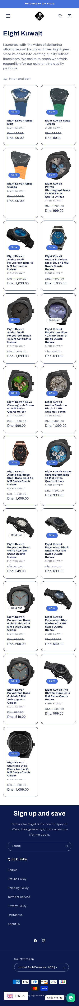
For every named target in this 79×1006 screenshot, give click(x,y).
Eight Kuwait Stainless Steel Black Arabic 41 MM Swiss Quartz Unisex (18, 769)
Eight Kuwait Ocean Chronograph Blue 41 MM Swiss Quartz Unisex (58, 476)
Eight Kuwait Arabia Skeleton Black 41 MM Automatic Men (56, 406)
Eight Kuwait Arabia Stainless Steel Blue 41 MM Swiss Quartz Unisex (57, 263)
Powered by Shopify (54, 996)
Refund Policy (17, 879)
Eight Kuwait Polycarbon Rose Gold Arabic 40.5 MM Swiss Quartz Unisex (18, 623)
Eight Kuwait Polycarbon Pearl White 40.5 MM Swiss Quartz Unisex (18, 551)
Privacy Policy (17, 906)
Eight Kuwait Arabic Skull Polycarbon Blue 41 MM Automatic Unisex (20, 263)
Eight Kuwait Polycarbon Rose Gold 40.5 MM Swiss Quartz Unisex (18, 696)
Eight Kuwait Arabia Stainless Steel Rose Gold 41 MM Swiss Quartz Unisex (20, 478)
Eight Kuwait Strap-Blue (20, 122)
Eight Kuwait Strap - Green (57, 122)
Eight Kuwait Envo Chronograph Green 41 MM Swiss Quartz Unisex (20, 406)
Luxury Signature (33, 996)
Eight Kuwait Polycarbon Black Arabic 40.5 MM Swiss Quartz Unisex (57, 551)
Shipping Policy (18, 888)
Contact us (15, 915)
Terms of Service (19, 897)
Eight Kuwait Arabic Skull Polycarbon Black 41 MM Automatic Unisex (19, 336)
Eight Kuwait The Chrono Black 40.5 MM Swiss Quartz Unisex (57, 694)
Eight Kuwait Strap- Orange (20, 185)
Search (12, 870)
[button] (8, 16)
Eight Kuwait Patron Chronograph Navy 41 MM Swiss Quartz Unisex (57, 190)
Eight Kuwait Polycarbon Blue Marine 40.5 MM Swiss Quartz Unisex (56, 623)
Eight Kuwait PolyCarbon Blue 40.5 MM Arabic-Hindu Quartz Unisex (56, 336)
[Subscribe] (66, 846)
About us (14, 924)
